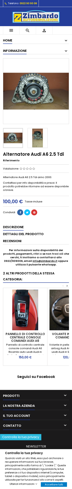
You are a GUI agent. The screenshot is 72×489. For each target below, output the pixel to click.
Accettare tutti (54, 484)
